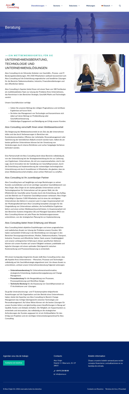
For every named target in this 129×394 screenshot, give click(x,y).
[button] (120, 5)
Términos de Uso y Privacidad (115, 389)
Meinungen (90, 6)
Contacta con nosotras (13, 363)
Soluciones (73, 6)
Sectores (56, 6)
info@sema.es (61, 374)
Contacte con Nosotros (95, 389)
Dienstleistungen (37, 6)
